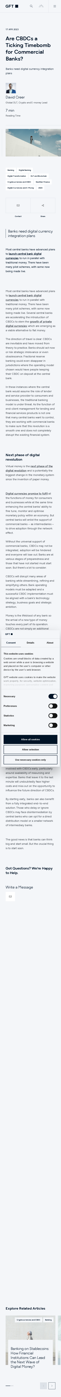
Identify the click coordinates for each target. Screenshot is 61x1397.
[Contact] (18, 205)
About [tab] (50, 642)
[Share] (42, 205)
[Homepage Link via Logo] (11, 6)
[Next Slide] (51, 1385)
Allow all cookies (30, 739)
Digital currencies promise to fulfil (27, 493)
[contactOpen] (10, 896)
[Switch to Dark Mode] (41, 6)
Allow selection (30, 749)
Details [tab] (30, 642)
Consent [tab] (11, 642)
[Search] (31, 6)
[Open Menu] (54, 6)
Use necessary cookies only (30, 759)
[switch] (52, 706)
